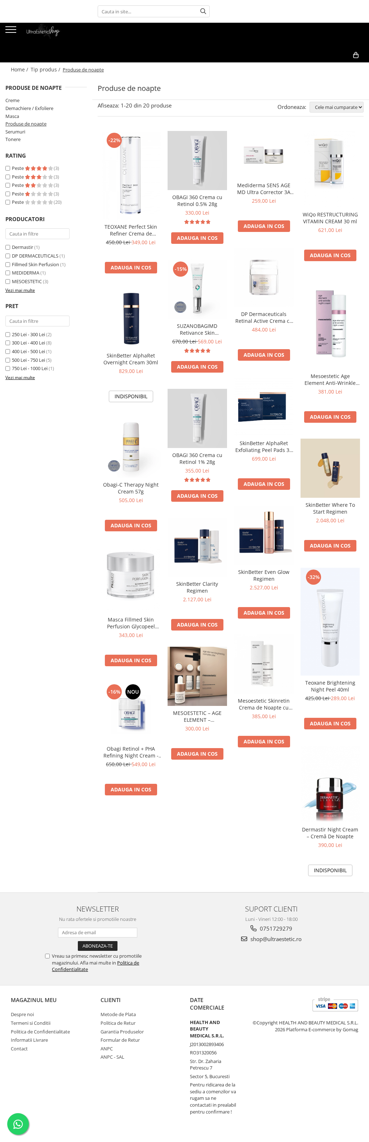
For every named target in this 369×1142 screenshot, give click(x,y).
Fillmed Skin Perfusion (35, 264)
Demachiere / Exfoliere (29, 108)
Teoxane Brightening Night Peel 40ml (330, 686)
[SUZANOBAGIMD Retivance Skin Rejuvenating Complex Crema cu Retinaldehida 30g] (197, 289)
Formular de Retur (120, 1040)
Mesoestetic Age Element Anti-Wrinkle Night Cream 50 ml (330, 379)
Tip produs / (46, 69)
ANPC (107, 1048)
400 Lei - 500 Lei (28, 351)
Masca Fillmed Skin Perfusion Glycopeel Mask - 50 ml (131, 623)
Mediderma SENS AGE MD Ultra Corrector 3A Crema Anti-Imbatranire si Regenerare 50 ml (264, 189)
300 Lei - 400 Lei (28, 342)
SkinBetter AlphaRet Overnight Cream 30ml (130, 359)
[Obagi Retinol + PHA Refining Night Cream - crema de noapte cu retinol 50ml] (131, 712)
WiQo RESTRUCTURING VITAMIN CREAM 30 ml (330, 218)
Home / (20, 69)
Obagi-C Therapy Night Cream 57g (131, 488)
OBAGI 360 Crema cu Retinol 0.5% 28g (197, 200)
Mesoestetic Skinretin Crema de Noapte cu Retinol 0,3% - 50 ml (264, 704)
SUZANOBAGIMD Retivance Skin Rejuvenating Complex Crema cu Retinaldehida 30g (197, 329)
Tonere (13, 139)
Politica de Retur (118, 1023)
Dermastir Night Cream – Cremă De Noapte (330, 833)
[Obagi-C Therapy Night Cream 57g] (131, 448)
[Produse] (11, 31)
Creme (12, 100)
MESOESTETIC (27, 281)
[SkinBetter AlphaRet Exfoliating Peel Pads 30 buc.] (264, 406)
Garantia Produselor (122, 1031)
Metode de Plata (118, 1014)
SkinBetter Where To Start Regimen (330, 508)
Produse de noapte (25, 123)
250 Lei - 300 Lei (28, 334)
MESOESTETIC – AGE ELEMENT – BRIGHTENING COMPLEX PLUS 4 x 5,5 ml (197, 716)
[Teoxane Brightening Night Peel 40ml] (330, 622)
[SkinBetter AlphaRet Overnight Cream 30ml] (131, 319)
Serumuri (15, 131)
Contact (19, 1048)
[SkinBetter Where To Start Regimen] (330, 468)
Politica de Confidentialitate (40, 1031)
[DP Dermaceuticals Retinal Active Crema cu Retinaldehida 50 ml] (264, 277)
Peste (18, 168)
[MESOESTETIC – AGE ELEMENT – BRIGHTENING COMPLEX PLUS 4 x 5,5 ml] (197, 676)
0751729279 (275, 928)
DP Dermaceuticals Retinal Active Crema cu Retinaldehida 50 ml (264, 317)
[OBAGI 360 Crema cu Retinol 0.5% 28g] (197, 160)
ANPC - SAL (112, 1057)
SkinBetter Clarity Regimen (197, 587)
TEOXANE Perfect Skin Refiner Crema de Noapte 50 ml (131, 230)
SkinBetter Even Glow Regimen (263, 575)
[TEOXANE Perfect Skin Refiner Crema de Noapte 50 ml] (131, 175)
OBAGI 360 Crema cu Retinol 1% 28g (197, 458)
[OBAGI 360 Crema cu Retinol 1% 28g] (197, 418)
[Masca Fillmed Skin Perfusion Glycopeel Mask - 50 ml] (131, 580)
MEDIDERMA (25, 272)
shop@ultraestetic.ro (275, 939)
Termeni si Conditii (30, 1023)
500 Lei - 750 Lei (28, 360)
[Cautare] (203, 11)
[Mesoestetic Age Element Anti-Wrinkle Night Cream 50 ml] (330, 323)
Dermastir (22, 247)
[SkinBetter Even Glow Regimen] (264, 535)
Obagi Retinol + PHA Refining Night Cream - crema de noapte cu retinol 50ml (131, 752)
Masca (12, 116)
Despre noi (22, 1014)
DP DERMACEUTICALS (35, 255)
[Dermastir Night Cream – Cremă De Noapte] (330, 784)
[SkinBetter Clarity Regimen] (197, 547)
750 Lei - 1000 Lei (30, 368)
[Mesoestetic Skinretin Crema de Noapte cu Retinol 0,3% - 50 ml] (264, 664)
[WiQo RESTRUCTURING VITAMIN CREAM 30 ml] (330, 169)
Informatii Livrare (29, 1040)
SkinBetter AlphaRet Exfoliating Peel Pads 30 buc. (263, 446)
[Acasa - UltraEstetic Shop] (41, 35)
